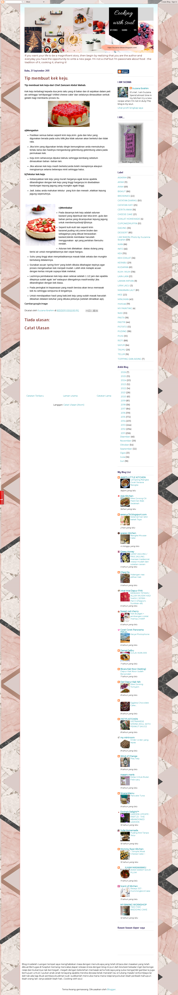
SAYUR (121, 345)
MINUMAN (123, 299)
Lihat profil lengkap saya (130, 108)
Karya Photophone (139, 634)
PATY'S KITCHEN (129, 719)
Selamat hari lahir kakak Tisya (139, 518)
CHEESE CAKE (125, 214)
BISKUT (122, 191)
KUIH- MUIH (124, 272)
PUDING (122, 331)
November (126, 441)
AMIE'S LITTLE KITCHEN (133, 477)
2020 (124, 396)
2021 (123, 392)
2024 (124, 380)
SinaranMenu (127, 793)
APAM (121, 182)
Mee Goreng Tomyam (136, 685)
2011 (123, 433)
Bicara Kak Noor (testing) (133, 669)
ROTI (120, 340)
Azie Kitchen (126, 496)
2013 (123, 425)
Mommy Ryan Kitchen (131, 849)
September (126, 449)
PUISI (121, 336)
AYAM (121, 187)
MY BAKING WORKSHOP (133, 904)
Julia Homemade (129, 830)
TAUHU (121, 349)
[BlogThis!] (89, 310)
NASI (120, 313)
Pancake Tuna (137, 795)
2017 (123, 408)
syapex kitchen (128, 533)
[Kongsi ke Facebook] (94, 310)
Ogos (123, 453)
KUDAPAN (123, 267)
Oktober (125, 445)
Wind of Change (128, 756)
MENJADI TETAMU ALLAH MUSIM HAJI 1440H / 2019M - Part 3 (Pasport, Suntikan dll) (140, 598)
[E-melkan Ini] (87, 310)
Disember (125, 436)
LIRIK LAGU (124, 285)
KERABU (122, 262)
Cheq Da (124, 572)
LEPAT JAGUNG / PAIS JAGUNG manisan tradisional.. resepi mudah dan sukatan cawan (140, 559)
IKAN (120, 244)
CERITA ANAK (125, 209)
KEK (120, 253)
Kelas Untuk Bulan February (139, 778)
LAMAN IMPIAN (126, 281)
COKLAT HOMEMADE (129, 219)
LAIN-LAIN (123, 276)
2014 (123, 421)
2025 (124, 376)
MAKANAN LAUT (126, 290)
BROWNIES (124, 196)
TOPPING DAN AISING (129, 359)
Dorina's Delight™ (129, 812)
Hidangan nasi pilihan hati (137, 575)
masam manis (127, 774)
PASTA (121, 317)
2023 (124, 384)
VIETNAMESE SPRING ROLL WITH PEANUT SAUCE (140, 724)
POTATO (122, 327)
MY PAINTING (125, 308)
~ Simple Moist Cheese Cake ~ (137, 852)
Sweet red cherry (129, 611)
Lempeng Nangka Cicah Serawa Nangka (139, 482)
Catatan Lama (104, 396)
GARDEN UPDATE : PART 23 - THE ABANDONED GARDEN (139, 818)
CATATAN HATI (125, 205)
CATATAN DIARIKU (127, 200)
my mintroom (127, 737)
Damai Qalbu (127, 650)
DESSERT (123, 232)
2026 (124, 372)
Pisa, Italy (134, 758)
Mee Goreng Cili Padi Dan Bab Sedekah (138, 501)
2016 (123, 413)
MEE (120, 294)
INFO (120, 249)
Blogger (111, 989)
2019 (123, 400)
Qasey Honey (127, 551)
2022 (124, 388)
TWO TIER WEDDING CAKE (138, 908)
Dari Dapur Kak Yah (130, 682)
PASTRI (121, 322)
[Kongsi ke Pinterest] (97, 310)
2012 (123, 429)
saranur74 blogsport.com (133, 514)
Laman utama (70, 396)
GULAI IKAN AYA (138, 653)
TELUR (121, 354)
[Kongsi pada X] (92, 310)
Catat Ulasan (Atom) (73, 405)
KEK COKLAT (124, 258)
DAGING (122, 228)
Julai (122, 457)
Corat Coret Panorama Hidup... (132, 631)
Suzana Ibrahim (140, 88)
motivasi (122, 304)
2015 (123, 417)
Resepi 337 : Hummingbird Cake (140, 889)
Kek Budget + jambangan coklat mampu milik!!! (139, 616)
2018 (123, 404)
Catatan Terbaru (35, 396)
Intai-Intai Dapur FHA (131, 590)
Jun (122, 461)
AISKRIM (122, 177)
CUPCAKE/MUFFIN (127, 223)
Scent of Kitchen (129, 886)
